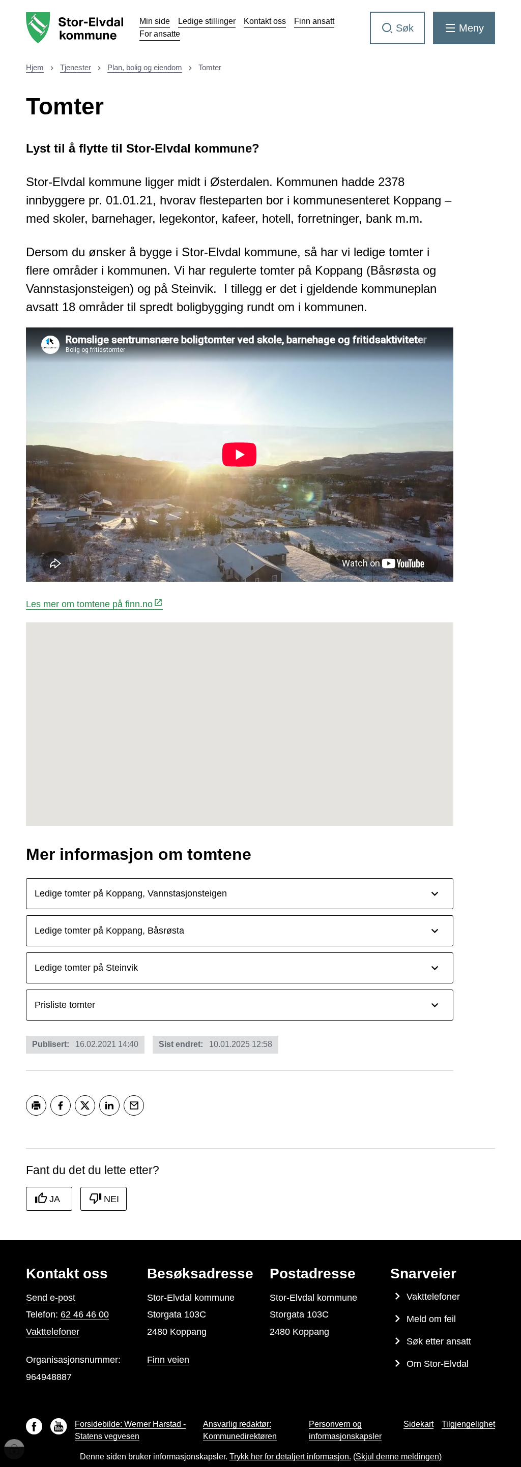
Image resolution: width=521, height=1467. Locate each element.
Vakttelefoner (52, 1332)
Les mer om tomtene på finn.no (89, 604)
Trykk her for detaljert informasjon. (290, 1456)
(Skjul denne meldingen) (397, 1456)
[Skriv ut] (36, 1105)
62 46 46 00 (85, 1314)
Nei (111, 1199)
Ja (54, 1199)
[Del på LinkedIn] (109, 1105)
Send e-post (50, 1298)
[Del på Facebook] (60, 1105)
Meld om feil (431, 1319)
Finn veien (168, 1360)
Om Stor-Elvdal (438, 1364)
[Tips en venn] (134, 1105)
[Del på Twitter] (85, 1105)
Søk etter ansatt (439, 1341)
